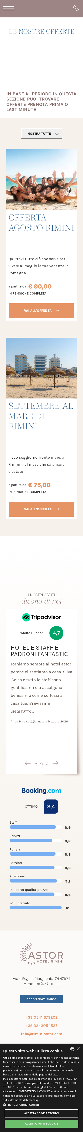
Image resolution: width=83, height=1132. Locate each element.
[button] (41, 1105)
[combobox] (72, 1049)
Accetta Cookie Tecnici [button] (41, 1113)
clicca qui (34, 1100)
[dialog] (41, 1088)
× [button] (78, 1049)
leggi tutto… (22, 711)
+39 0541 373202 (42, 1017)
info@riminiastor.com (41, 1033)
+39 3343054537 (41, 1025)
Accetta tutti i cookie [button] (41, 1123)
